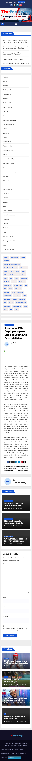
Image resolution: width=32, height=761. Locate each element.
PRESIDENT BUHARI (21, 302)
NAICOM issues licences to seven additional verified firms (15, 541)
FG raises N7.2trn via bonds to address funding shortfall (13, 505)
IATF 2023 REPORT (9, 163)
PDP (5, 302)
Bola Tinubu (22, 274)
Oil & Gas (6, 219)
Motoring (5, 202)
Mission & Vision (19, 749)
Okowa (15, 299)
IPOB (5, 288)
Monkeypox (20, 292)
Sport (4, 245)
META (13, 292)
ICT (4, 167)
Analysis (5, 77)
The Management (5, 753)
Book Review (7, 94)
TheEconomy (16, 343)
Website (5, 616)
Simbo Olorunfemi (17, 306)
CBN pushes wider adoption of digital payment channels (13, 523)
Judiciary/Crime (7, 189)
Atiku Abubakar (13, 274)
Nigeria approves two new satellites (13, 59)
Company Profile (9, 749)
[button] (29, 24)
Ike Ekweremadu (18, 285)
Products (13, 753)
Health (5, 154)
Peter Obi (11, 302)
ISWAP (10, 288)
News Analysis (7, 210)
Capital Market (7, 107)
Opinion (5, 223)
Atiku (5, 274)
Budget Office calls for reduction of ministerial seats (22, 468)
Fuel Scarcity (22, 281)
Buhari (5, 278)
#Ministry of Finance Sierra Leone (12, 264)
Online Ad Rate (20, 753)
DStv (11, 278)
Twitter (5, 309)
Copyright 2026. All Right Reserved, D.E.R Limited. (16, 743)
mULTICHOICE (7, 295)
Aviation (5, 85)
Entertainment (7, 141)
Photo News (6, 228)
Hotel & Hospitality (8, 159)
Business (6, 98)
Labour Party (18, 288)
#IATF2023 (6, 260)
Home (2, 749)
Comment (6, 564)
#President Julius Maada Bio (10, 267)
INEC (26, 285)
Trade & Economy (8, 249)
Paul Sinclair (22, 299)
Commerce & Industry (9, 120)
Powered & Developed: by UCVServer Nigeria (16, 745)
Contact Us (4, 757)
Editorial (5, 128)
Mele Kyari (6, 292)
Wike (16, 309)
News (4, 206)
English (12, 757)
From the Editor (7, 146)
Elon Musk (6, 281)
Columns (5, 116)
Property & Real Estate (10, 241)
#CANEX (23, 257)
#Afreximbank (14, 257)
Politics (5, 232)
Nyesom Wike (7, 299)
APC (12, 271)
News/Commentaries (9, 215)
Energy (5, 137)
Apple (17, 271)
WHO (11, 309)
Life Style (6, 193)
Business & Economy (9, 103)
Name (5, 597)
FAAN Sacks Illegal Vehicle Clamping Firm (16, 63)
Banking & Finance (8, 90)
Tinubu (25, 306)
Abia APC (6, 271)
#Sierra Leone (23, 267)
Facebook (14, 281)
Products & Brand (8, 236)
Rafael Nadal (7, 306)
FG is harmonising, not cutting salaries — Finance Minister (10, 468)
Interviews (6, 185)
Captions (5, 111)
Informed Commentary (9, 172)
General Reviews (8, 150)
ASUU (23, 271)
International (6, 180)
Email (5, 607)
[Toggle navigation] (16, 24)
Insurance (6, 176)
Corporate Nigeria (8, 124)
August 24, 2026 (11, 665)
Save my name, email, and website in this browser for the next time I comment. (15, 630)
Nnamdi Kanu (17, 295)
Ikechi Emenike (7, 285)
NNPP (24, 295)
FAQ (26, 753)
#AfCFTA (6, 257)
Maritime (5, 197)
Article (5, 81)
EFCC (16, 278)
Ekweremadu (24, 278)
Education (6, 133)
